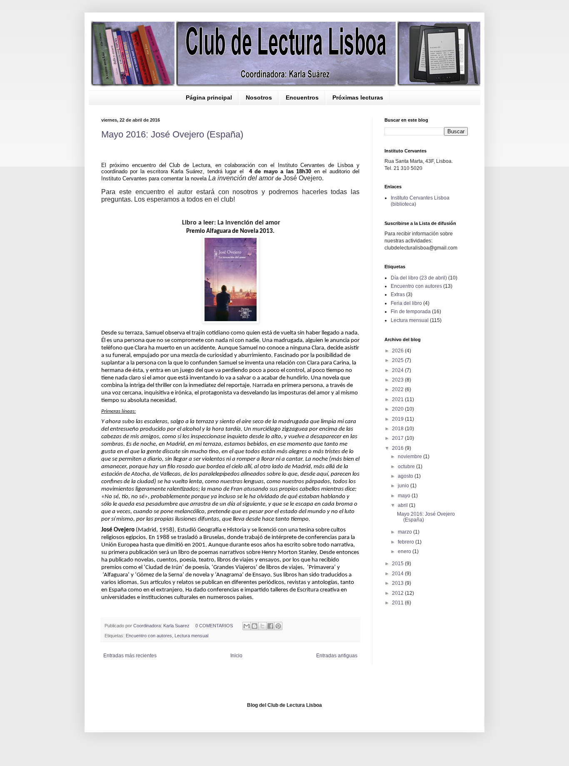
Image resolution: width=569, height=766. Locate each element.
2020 (398, 409)
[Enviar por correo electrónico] (246, 626)
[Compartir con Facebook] (270, 626)
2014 (398, 573)
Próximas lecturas (357, 97)
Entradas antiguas (336, 656)
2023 (398, 380)
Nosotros (259, 97)
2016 (398, 448)
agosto (406, 476)
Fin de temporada (411, 311)
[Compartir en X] (262, 626)
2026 (398, 351)
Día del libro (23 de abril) (419, 278)
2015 (398, 563)
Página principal (209, 97)
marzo (405, 532)
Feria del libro (406, 303)
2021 (398, 399)
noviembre (410, 456)
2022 (398, 389)
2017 (398, 438)
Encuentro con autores (149, 635)
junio (404, 486)
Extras (398, 294)
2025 (398, 360)
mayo (405, 496)
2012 (398, 593)
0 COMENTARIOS (214, 625)
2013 (398, 583)
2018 (398, 429)
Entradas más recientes (130, 656)
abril (403, 505)
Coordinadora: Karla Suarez (162, 625)
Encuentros (302, 97)
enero (405, 551)
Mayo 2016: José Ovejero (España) (172, 134)
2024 (398, 370)
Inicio (236, 656)
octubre (407, 466)
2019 (398, 419)
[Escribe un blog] (254, 626)
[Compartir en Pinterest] (278, 626)
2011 (398, 603)
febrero (406, 542)
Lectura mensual (191, 635)
